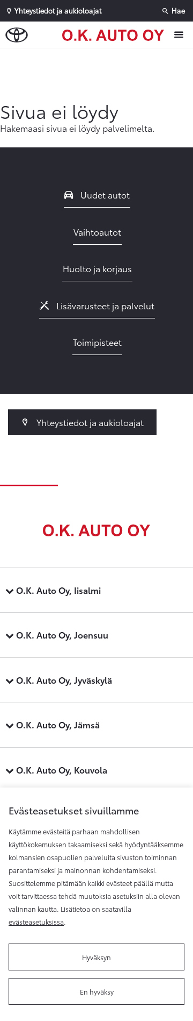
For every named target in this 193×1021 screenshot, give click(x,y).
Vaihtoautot (97, 231)
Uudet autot (104, 194)
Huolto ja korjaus (97, 268)
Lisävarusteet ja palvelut (104, 305)
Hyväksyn (96, 957)
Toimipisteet (97, 342)
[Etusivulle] (115, 34)
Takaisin (99, 58)
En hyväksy (97, 991)
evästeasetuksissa (36, 921)
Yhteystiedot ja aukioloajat (89, 422)
